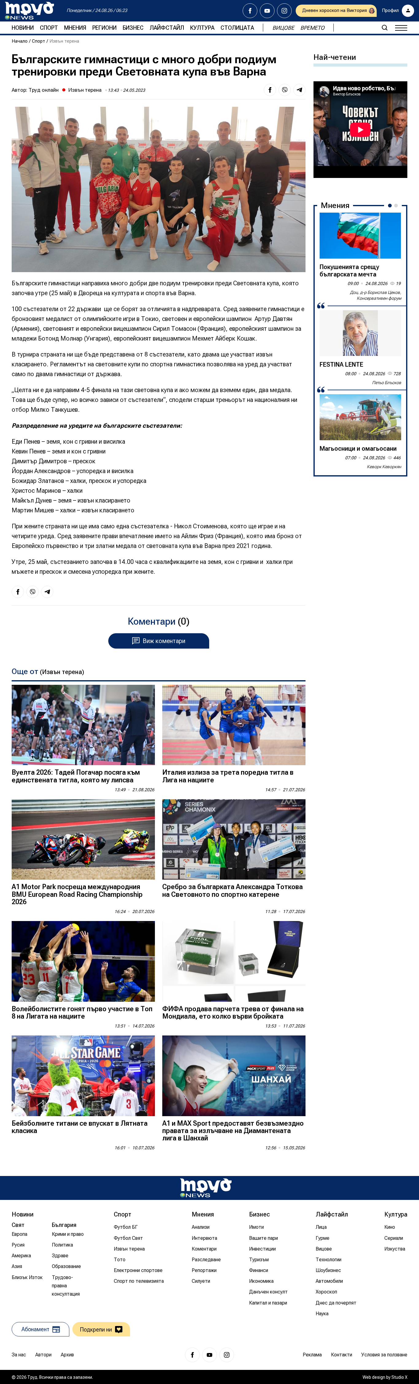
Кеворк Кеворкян (384, 466)
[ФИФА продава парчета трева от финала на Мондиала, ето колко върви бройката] (234, 961)
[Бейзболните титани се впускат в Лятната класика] (83, 1075)
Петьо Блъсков (386, 382)
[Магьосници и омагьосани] (360, 417)
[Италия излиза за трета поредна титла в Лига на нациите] (234, 725)
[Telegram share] (299, 90)
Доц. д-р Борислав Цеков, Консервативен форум (375, 295)
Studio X (399, 1377)
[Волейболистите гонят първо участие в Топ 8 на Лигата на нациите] (83, 961)
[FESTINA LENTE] (360, 333)
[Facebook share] (270, 90)
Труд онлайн (44, 90)
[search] (385, 28)
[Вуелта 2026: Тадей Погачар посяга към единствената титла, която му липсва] (83, 725)
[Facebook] (250, 10)
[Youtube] (267, 10)
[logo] (29, 11)
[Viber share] (285, 90)
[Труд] (206, 1187)
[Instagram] (284, 10)
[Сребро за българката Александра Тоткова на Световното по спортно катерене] (234, 839)
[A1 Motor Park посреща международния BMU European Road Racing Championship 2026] (83, 839)
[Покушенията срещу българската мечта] (360, 236)
